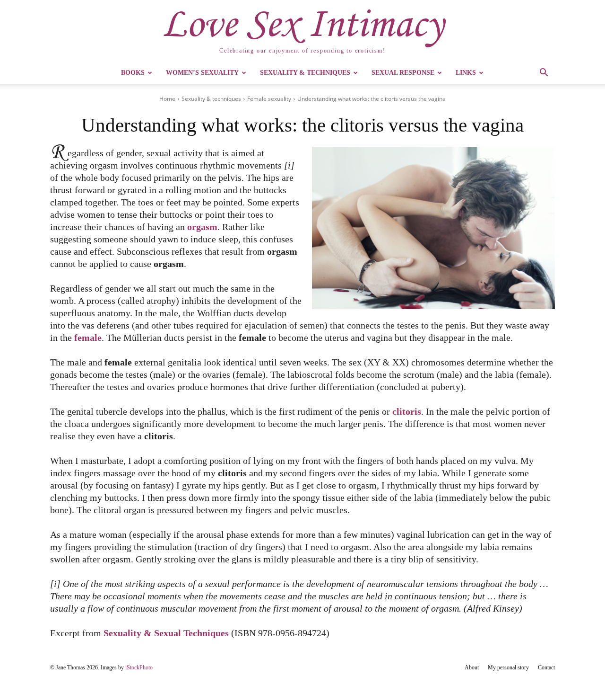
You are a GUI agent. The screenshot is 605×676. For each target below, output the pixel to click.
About (472, 667)
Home (167, 99)
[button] (543, 73)
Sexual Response (403, 72)
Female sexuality (269, 99)
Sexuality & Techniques (305, 72)
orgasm (202, 227)
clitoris (406, 411)
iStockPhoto (139, 667)
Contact (546, 667)
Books (133, 72)
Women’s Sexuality (202, 72)
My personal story (508, 667)
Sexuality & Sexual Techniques (166, 633)
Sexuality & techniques (211, 99)
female (88, 337)
